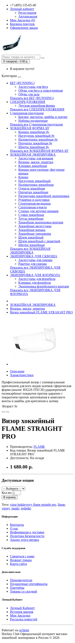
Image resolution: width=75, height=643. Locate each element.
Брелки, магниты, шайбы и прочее (43, 117)
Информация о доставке (27, 532)
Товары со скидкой (23, 591)
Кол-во (6, 492)
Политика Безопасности (27, 536)
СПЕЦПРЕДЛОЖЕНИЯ (27, 102)
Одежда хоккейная (31, 188)
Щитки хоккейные (31, 245)
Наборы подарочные (33, 120)
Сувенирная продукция (27, 113)
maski (15, 508)
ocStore (24, 630)
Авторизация (27, 16)
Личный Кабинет (22, 608)
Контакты (17, 524)
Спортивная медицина (34, 203)
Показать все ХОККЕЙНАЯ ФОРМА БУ (39, 151)
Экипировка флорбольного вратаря (43, 286)
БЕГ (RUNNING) (22, 83)
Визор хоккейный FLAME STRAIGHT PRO (41, 312)
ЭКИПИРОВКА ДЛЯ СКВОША (33, 256)
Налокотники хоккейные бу (38, 139)
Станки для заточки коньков (38, 211)
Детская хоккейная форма (36, 105)
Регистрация (27, 12)
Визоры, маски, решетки (35, 162)
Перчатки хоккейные (33, 192)
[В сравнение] (7, 411)
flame (61, 504)
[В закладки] (3, 411)
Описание (17, 371)
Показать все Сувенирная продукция (36, 124)
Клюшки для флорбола (34, 282)
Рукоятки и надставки (34, 199)
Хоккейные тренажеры (34, 233)
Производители (21, 580)
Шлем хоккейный (31, 237)
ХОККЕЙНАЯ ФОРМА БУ (29, 128)
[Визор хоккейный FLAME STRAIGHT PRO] (34, 364)
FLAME (39, 446)
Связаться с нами (22, 556)
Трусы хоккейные (31, 218)
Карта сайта (18, 564)
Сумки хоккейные (31, 215)
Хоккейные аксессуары (34, 226)
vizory (6, 508)
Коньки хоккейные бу (33, 132)
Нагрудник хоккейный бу (36, 135)
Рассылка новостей (23, 619)
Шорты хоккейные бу (33, 147)
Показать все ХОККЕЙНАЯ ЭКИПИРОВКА (30, 250)
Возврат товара (21, 560)
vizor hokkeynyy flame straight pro (33, 504)
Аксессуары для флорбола (36, 279)
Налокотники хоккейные (36, 184)
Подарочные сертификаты (29, 584)
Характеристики (22, 375)
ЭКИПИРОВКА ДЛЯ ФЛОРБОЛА (35, 275)
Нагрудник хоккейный (34, 181)
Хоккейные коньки (31, 230)
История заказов (21, 611)
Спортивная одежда (32, 207)
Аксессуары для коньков (35, 158)
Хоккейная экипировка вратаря (40, 222)
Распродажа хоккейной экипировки (43, 196)
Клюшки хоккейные (32, 166)
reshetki (26, 508)
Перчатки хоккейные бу (35, 143)
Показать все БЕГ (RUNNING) (32, 98)
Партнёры (17, 587)
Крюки (23, 177)
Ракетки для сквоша (32, 264)
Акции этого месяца (24, 540)
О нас (14, 528)
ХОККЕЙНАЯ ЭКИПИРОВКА (33, 154)
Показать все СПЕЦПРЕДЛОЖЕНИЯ (37, 109)
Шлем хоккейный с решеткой (39, 241)
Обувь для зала (28, 94)
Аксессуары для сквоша (35, 260)
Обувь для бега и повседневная (40, 90)
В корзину (9, 497)
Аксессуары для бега (33, 87)
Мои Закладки (20, 615)
